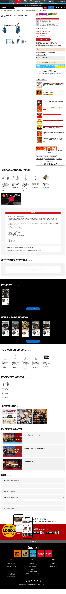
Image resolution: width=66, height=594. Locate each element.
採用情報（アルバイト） (54, 566)
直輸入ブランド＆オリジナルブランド (32, 573)
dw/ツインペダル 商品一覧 (50, 158)
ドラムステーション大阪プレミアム (43, 71)
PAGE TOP (34, 541)
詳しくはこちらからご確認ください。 (56, 499)
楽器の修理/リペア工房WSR (32, 571)
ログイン (58, 1)
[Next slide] (25, 41)
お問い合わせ (32, 563)
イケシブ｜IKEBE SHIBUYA (11, 576)
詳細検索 (45, 7)
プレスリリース (44, 584)
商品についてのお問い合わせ (42, 79)
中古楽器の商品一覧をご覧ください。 (42, 493)
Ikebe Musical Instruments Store (12, 571)
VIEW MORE (33, 308)
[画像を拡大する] (20, 36)
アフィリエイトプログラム (11, 566)
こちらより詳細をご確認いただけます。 (27, 510)
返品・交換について (11, 563)
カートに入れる (42, 39)
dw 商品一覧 (59, 158)
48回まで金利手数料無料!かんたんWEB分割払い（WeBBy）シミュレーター (52, 49)
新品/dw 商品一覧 (40, 158)
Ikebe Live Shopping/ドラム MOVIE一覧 (34, 448)
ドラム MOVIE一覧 (28, 461)
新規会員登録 (62, 1)
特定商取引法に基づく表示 (32, 584)
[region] (33, 389)
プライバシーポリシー (22, 584)
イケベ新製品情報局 (11, 573)
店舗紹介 (53, 563)
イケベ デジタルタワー (11, 574)
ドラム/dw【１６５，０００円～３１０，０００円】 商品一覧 (46, 156)
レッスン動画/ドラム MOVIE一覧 (32, 435)
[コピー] (55, 164)
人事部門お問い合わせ (32, 566)
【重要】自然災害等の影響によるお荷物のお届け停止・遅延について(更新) (33, 5)
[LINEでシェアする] (52, 164)
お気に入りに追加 (40, 54)
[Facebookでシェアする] (48, 164)
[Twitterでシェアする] (45, 164)
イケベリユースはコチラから (30, 505)
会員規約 (39, 584)
